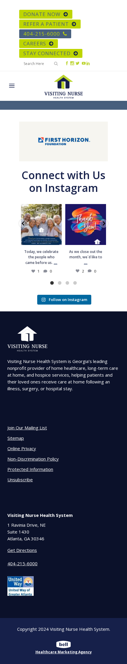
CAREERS (34, 43)
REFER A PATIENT (46, 23)
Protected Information (30, 469)
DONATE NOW (42, 14)
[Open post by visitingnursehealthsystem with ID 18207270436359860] (85, 224)
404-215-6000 (41, 33)
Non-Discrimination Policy (33, 459)
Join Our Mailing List (27, 428)
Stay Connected (47, 53)
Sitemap (15, 438)
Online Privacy (21, 448)
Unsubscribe (20, 480)
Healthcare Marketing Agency (63, 652)
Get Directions (22, 550)
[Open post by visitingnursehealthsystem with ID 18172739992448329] (41, 224)
